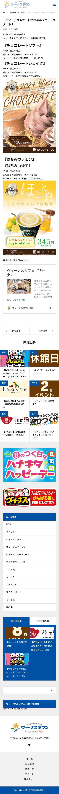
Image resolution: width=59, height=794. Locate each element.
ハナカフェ (11, 585)
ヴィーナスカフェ (14, 539)
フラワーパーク (13, 592)
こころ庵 (10, 570)
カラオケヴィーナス (15, 562)
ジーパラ (10, 577)
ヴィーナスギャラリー (16, 547)
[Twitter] (29, 745)
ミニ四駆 (10, 600)
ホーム (29, 759)
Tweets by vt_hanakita (14, 709)
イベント (10, 532)
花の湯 (34, 383)
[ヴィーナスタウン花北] (16, 4)
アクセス (29, 774)
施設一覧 (29, 769)
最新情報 (29, 764)
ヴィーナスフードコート (17, 554)
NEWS (16, 29)
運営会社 (28, 779)
